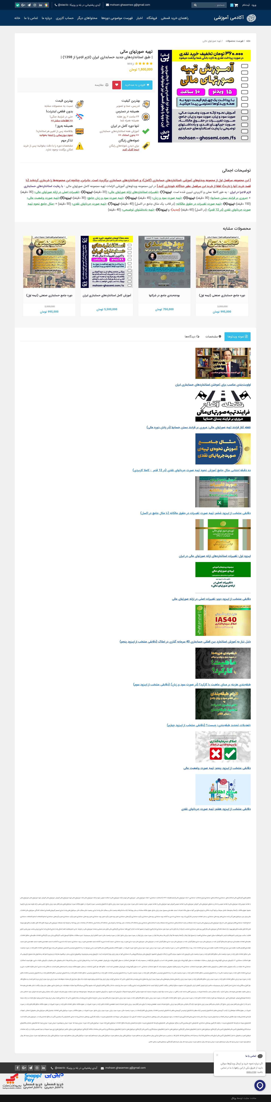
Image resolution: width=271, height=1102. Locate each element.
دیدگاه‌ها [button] (190, 336)
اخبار (140, 18)
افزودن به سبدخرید (135, 85)
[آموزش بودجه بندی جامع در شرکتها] (164, 262)
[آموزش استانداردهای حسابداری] (107, 262)
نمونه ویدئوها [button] (236, 336)
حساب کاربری (65, 18)
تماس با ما (31, 18)
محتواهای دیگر (87, 18)
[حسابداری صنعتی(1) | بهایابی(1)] (222, 262)
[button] (150, 63)
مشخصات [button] (212, 336)
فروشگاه (152, 18)
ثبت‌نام (246, 5)
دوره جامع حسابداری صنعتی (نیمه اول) (222, 295)
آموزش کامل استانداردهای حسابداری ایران (107, 295)
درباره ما (47, 18)
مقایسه (99, 85)
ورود (253, 5)
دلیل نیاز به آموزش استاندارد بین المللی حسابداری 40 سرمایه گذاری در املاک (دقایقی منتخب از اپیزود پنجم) (185, 641)
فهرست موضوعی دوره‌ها (117, 18)
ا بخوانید (56, 135)
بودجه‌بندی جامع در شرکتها (164, 295)
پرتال (233, 1098)
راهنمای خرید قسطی (174, 18)
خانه (17, 18)
